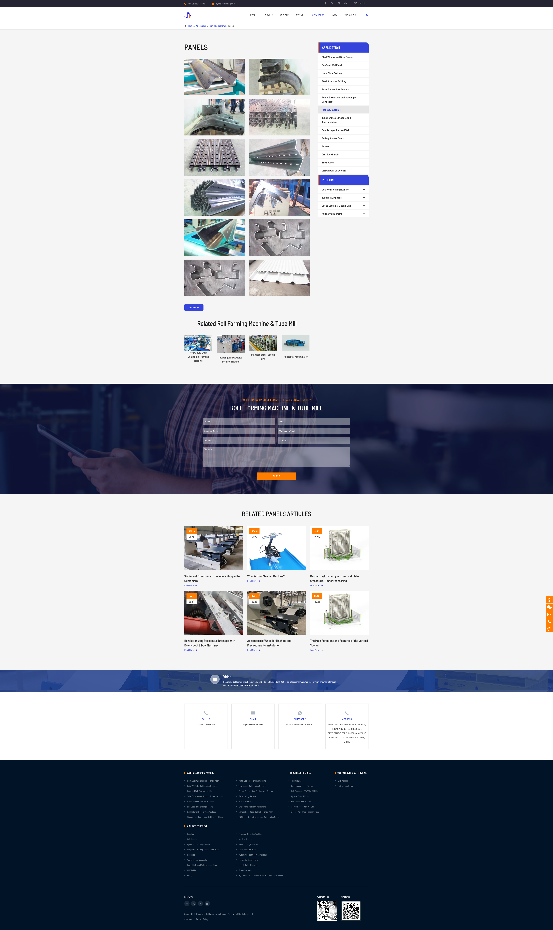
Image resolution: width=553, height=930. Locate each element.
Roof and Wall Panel (332, 65)
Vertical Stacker (245, 839)
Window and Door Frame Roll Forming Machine (206, 817)
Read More (189, 585)
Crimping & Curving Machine (250, 834)
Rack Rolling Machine (247, 796)
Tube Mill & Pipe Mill (332, 197)
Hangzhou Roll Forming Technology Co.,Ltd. (215, 914)
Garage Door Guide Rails (334, 170)
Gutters (325, 146)
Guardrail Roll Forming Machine (200, 791)
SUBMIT (276, 476)
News (334, 14)
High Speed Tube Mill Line (301, 801)
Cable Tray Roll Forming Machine (200, 801)
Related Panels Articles (276, 513)
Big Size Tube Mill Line (299, 796)
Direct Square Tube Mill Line (302, 786)
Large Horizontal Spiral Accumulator (202, 865)
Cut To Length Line (345, 786)
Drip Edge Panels (330, 154)
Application (318, 14)
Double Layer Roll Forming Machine (201, 812)
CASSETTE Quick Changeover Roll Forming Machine (260, 817)
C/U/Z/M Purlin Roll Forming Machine (202, 786)
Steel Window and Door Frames (337, 57)
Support (300, 14)
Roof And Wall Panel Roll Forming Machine (204, 780)
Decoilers (191, 834)
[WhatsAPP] (549, 599)
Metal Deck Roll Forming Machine (252, 780)
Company (284, 14)
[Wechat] (549, 607)
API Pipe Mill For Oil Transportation (305, 812)
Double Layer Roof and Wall (335, 130)
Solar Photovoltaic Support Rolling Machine (204, 796)
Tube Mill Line (296, 780)
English (362, 2)
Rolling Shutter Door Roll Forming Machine (256, 791)
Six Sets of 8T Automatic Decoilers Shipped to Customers (212, 578)
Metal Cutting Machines (248, 844)
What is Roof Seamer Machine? (266, 576)
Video (227, 677)
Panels (231, 25)
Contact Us (350, 14)
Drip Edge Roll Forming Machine (200, 806)
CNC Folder (191, 870)
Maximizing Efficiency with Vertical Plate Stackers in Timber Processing (334, 578)
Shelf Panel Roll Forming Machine (252, 806)
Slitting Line (343, 780)
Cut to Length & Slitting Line (336, 205)
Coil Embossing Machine (248, 849)
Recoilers (191, 854)
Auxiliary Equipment (332, 213)
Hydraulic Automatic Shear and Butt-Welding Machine (261, 875)
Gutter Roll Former (246, 801)
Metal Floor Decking (332, 73)
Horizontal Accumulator (248, 860)
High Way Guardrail (217, 25)
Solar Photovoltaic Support (335, 89)
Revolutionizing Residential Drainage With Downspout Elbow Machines (209, 643)
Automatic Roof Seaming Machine (253, 854)
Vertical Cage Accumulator (198, 860)
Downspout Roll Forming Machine (252, 786)
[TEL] (549, 621)
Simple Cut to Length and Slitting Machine (204, 849)
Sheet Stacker (245, 870)
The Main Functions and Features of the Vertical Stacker (339, 643)
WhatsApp (345, 896)
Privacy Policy (202, 919)
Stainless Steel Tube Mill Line (302, 806)
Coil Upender (192, 839)
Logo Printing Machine (248, 865)
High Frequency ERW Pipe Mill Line (305, 791)
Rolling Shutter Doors (333, 138)
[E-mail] (549, 614)
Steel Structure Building (334, 81)
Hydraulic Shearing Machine (198, 844)
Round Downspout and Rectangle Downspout (339, 99)
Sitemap (188, 919)
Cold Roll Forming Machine (335, 189)
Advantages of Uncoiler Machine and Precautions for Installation (269, 643)
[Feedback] (549, 628)
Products (268, 14)
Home (252, 14)
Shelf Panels (328, 162)
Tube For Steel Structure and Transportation (336, 120)
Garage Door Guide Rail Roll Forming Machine (257, 812)
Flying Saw (191, 875)
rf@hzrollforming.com (225, 3)
